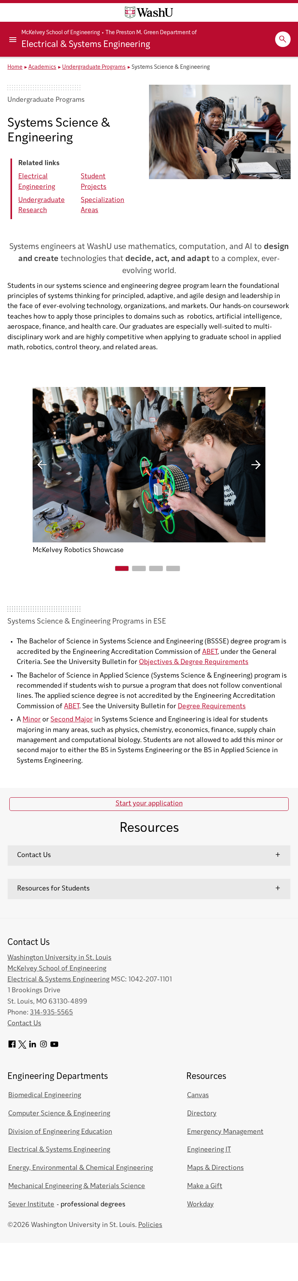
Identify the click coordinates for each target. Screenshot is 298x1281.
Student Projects (93, 181)
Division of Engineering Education (60, 1132)
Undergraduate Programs (94, 67)
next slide (256, 464)
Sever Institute (31, 1204)
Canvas (198, 1095)
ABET (209, 652)
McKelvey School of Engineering (60, 33)
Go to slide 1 (122, 568)
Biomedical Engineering (44, 1095)
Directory (202, 1113)
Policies (150, 1225)
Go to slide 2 (139, 568)
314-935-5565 (51, 1012)
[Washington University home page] (149, 12)
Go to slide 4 (173, 568)
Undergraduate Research (41, 205)
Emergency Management (225, 1132)
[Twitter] (22, 1047)
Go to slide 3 (156, 568)
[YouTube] (54, 1047)
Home (15, 67)
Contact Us (34, 855)
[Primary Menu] (13, 39)
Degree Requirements (212, 706)
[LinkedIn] (32, 1047)
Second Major (71, 719)
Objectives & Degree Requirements (193, 662)
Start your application (149, 803)
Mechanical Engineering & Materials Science (76, 1186)
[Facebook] (12, 1047)
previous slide (42, 464)
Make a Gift (204, 1186)
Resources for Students (53, 888)
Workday (200, 1204)
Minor (32, 719)
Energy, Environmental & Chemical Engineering (80, 1168)
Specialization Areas (102, 205)
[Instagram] (43, 1047)
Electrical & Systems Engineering (85, 44)
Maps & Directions (215, 1168)
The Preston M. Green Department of (151, 33)
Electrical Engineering (36, 181)
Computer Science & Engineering (59, 1113)
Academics (42, 67)
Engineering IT (209, 1150)
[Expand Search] (283, 39)
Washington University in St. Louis (59, 958)
